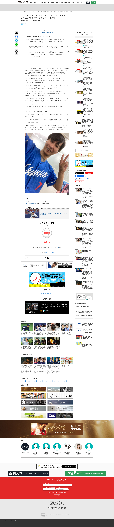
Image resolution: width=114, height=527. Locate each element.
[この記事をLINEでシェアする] (16, 45)
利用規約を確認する (52, 492)
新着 (31, 2)
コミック (73, 2)
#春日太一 (50, 381)
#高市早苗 (23, 381)
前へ (28, 257)
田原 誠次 (47, 310)
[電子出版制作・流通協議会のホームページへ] (43, 515)
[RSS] (65, 508)
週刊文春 (52, 2)
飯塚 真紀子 (86, 146)
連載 (48, 2)
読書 (69, 2)
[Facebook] (49, 508)
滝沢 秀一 (25, 23)
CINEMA (65, 2)
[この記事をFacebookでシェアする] (16, 37)
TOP (21, 11)
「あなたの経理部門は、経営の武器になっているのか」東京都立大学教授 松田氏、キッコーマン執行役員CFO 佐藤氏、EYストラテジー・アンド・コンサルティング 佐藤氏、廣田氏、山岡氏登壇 (40, 369)
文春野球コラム (25, 11)
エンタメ (82, 34)
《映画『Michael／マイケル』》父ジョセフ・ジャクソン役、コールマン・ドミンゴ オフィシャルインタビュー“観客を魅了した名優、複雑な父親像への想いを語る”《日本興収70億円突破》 (27, 369)
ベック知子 (86, 105)
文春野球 (77, 2)
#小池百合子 (39, 381)
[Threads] (55, 508)
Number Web (3, 520)
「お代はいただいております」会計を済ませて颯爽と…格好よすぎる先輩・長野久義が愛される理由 (53, 306)
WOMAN (61, 2)
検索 (83, 2)
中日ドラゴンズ (31, 11)
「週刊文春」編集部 (87, 116)
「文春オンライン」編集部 (86, 126)
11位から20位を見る (84, 150)
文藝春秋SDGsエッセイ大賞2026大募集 (66, 366)
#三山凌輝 (45, 381)
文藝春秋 (56, 2)
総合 (87, 34)
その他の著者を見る (57, 459)
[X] (52, 508)
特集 (45, 2)
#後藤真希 (64, 381)
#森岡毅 (54, 381)
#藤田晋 (59, 381)
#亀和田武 (34, 381)
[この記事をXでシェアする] (16, 33)
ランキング (35, 2)
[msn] (62, 508)
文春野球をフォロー (65, 266)
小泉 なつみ (86, 45)
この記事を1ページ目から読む (47, 32)
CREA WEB (10, 520)
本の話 (14, 520)
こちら (57, 247)
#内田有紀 (28, 381)
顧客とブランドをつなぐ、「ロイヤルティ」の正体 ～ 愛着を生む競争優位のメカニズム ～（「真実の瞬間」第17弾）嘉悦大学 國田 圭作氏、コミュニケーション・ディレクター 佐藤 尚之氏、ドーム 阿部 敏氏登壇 (53, 369)
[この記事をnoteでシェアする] (16, 48)
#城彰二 (68, 381)
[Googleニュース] (58, 508)
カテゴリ (40, 2)
